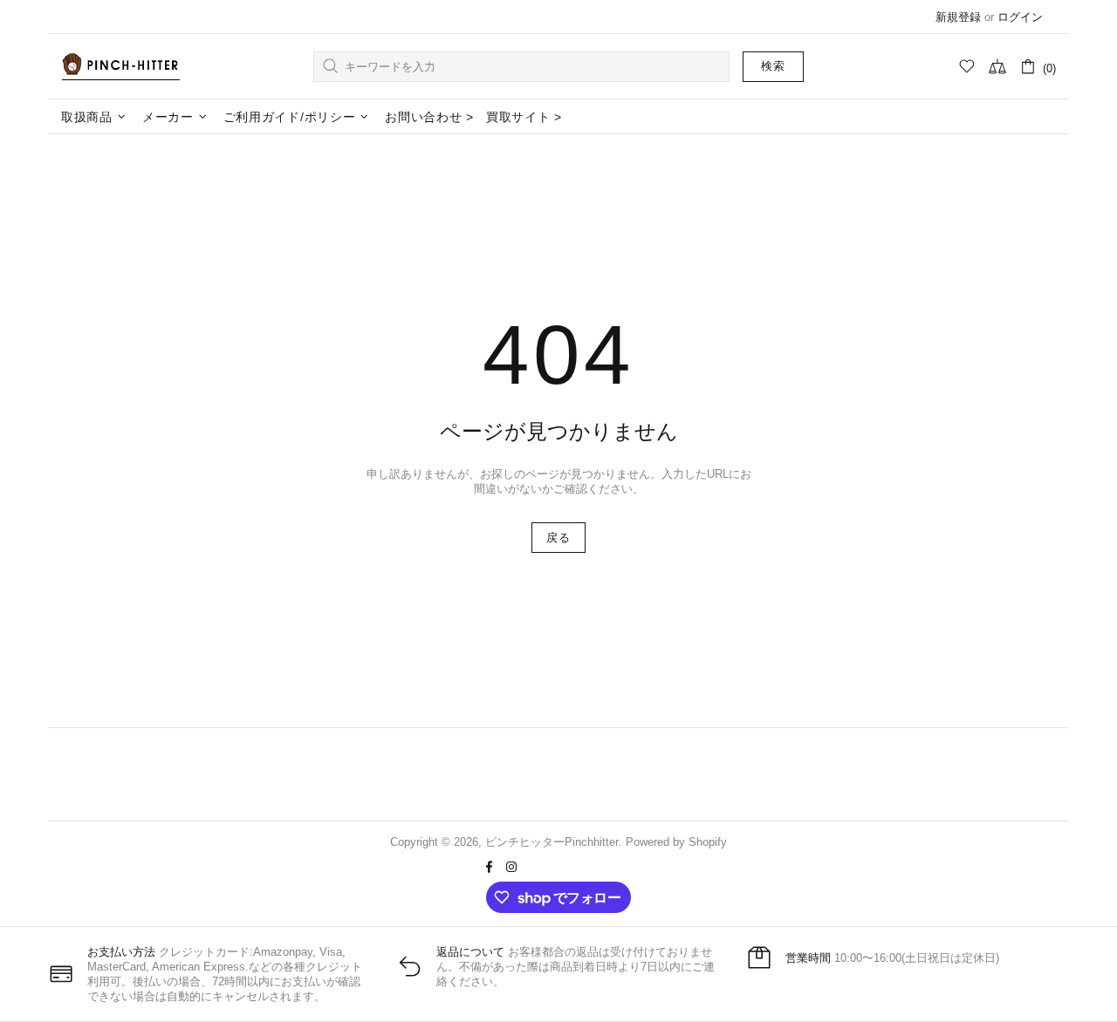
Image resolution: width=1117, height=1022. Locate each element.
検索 (773, 65)
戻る (558, 537)
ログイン (1020, 17)
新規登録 (958, 17)
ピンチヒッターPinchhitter (120, 66)
